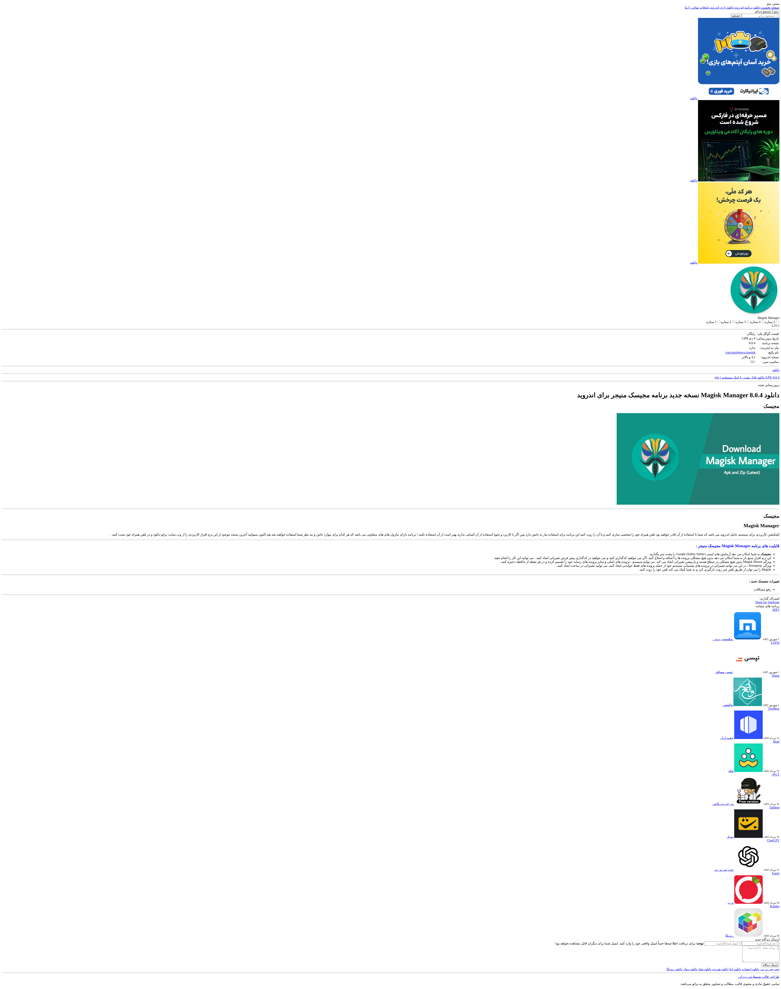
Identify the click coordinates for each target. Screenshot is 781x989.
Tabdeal (774, 807)
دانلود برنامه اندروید (747, 7)
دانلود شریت (720, 969)
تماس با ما (692, 7)
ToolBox (773, 708)
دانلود (693, 98)
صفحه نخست (769, 7)
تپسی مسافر (724, 672)
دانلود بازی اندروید (721, 7)
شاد (730, 771)
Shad (776, 741)
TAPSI (774, 642)
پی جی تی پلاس (722, 804)
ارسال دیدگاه (770, 965)
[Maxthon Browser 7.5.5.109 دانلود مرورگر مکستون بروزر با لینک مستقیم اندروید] (747, 639)
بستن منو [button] (773, 3)
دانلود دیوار (690, 969)
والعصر (728, 705)
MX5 (775, 609)
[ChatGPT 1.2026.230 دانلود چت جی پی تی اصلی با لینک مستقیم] (748, 869)
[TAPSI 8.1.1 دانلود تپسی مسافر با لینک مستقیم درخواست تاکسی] (747, 672)
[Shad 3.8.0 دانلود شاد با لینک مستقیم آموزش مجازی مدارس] (748, 771)
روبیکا (729, 935)
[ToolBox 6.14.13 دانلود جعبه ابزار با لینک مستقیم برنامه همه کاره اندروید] (748, 738)
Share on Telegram (767, 602)
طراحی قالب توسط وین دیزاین (758, 976)
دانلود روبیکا (674, 969)
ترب (730, 902)
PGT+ (775, 774)
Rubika (774, 906)
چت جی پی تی (723, 869)
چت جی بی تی (769, 969)
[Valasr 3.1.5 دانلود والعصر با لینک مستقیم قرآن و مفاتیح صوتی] (747, 705)
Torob (775, 873)
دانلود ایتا (735, 969)
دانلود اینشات (750, 969)
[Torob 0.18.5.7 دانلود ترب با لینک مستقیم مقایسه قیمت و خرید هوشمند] (748, 902)
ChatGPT (773, 840)
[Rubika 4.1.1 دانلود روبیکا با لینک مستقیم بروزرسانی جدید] (748, 935)
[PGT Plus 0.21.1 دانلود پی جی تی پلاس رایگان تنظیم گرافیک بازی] (748, 804)
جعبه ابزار (726, 738)
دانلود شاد (704, 969)
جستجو (736, 15)
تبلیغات (704, 7)
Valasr (775, 675)
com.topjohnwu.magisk (740, 352)
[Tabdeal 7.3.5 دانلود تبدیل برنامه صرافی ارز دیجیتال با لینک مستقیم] (748, 836)
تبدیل (730, 836)
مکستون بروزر (723, 639)
